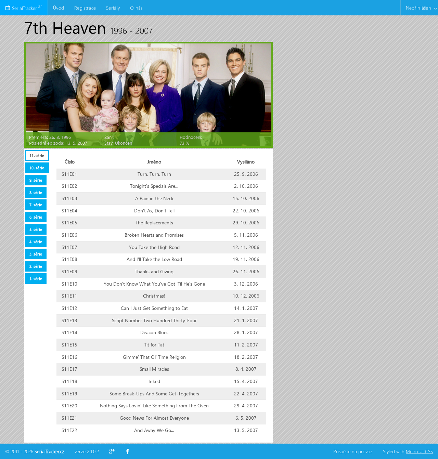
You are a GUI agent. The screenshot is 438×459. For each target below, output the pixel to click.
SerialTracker (26, 7)
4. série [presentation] (35, 241)
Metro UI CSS (419, 451)
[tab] (37, 155)
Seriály (113, 7)
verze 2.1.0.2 (87, 451)
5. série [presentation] (35, 229)
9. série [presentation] (35, 180)
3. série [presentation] (35, 254)
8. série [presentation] (35, 192)
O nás (136, 7)
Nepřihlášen (418, 7)
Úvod (58, 7)
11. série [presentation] (36, 155)
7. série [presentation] (35, 204)
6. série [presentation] (35, 217)
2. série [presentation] (35, 266)
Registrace (85, 7)
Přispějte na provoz (353, 451)
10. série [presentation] (36, 167)
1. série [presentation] (35, 278)
